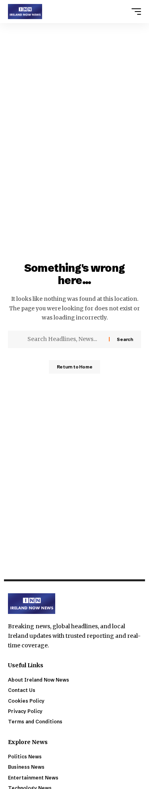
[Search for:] (65, 339)
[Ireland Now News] (25, 11)
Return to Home (75, 367)
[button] (134, 11)
